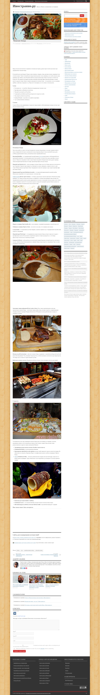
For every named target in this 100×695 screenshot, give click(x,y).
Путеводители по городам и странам (73, 36)
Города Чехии (68, 66)
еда (22, 550)
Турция (70, 228)
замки (81, 236)
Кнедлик (41, 156)
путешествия (71, 242)
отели (71, 240)
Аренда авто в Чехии (44, 678)
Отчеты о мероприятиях (70, 84)
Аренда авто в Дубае (44, 683)
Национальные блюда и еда (26, 11)
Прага (66, 88)
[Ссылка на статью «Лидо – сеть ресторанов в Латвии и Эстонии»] (53, 582)
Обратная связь (20, 1)
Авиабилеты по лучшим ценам (20, 663)
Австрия (66, 224)
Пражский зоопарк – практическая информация (24, 554)
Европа (82, 224)
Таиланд (66, 228)
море (81, 238)
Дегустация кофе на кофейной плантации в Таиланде (20, 585)
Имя (14, 631)
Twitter (66, 670)
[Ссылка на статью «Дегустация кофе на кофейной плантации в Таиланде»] (20, 582)
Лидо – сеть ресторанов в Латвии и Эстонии (52, 585)
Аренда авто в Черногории (45, 675)
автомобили (81, 230)
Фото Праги (75, 228)
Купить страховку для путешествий (21, 668)
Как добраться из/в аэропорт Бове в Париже (77, 276)
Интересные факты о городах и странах (73, 72)
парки (75, 240)
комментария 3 (40, 43)
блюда (18, 550)
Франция (71, 230)
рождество (66, 244)
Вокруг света (68, 64)
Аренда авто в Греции (44, 665)
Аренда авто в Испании (44, 670)
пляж (81, 240)
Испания (66, 226)
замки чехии (66, 238)
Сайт (14, 640)
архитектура (66, 232)
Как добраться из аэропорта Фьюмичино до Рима (77, 253)
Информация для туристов (70, 73)
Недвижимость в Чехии (70, 81)
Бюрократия (67, 63)
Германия (78, 224)
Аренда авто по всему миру (20, 673)
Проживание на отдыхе (70, 91)
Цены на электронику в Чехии (73, 261)
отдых (85, 238)
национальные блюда (29, 550)
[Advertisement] (37, 56)
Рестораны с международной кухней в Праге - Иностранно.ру (38, 605)
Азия (70, 224)
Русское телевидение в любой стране (73, 25)
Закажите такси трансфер (69, 42)
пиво (78, 240)
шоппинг (72, 248)
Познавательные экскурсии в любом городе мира (25, 542)
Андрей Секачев (18, 43)
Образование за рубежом (70, 82)
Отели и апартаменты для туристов (21, 665)
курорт (77, 238)
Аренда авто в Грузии (44, 668)
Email (14, 636)
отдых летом (66, 240)
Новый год (75, 226)
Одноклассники (68, 673)
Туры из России (17, 680)
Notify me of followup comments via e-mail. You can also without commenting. (35, 648)
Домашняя (17, 11)
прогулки (66, 242)
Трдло (16, 456)
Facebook (67, 668)
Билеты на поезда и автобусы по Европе (22, 678)
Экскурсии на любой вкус (19, 675)
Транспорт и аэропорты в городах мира (73, 33)
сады (74, 244)
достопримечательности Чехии (70, 236)
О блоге (14, 1)
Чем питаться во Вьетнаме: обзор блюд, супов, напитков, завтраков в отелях (36, 586)
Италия (70, 226)
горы (71, 232)
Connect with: (16, 611)
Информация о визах (69, 34)
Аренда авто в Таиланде (44, 680)
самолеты (78, 244)
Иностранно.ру (24, 5)
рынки (71, 244)
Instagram (67, 665)
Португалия (80, 226)
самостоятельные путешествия (70, 246)
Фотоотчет (66, 230)
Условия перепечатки (29, 1)
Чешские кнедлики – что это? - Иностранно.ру (35, 601)
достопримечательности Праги (70, 234)
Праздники (67, 90)
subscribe (42, 648)
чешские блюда (39, 550)
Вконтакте (67, 663)
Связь (66, 95)
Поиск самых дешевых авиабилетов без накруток (24, 537)
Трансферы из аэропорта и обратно (21, 670)
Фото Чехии (81, 228)
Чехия (66, 99)
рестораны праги (78, 242)
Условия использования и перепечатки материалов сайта (38, 693)
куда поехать (72, 238)
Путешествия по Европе (70, 93)
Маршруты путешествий (70, 77)
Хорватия (76, 230)
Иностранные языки (69, 70)
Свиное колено (16, 176)
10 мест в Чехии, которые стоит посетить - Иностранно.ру (37, 597)
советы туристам (80, 246)
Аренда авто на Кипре (44, 673)
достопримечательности (78, 232)
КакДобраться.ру (69, 680)
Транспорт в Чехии (69, 97)
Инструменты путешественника (41, 1)
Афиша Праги (68, 61)
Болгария (73, 224)
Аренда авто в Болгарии (44, 663)
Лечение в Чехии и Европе (70, 75)
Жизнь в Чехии (68, 68)
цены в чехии (66, 248)
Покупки (67, 86)
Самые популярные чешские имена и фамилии (49, 554)
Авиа (66, 59)
